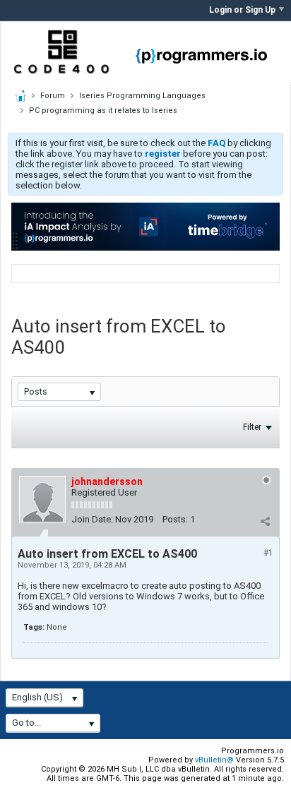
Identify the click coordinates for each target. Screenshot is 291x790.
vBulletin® (214, 760)
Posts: (175, 519)
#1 (268, 553)
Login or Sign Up (242, 10)
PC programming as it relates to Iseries (103, 110)
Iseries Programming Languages (142, 95)
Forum (52, 95)
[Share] (265, 521)
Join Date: (92, 519)
